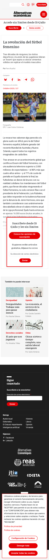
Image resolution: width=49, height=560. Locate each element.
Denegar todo (23, 546)
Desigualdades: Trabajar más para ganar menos (14, 308)
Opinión (28, 300)
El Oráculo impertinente (12, 424)
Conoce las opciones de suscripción (24, 235)
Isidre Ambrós (34, 352)
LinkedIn (9, 440)
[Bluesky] (5, 79)
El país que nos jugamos (14, 338)
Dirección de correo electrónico (18, 394)
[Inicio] (24, 14)
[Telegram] (25, 79)
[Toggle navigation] (43, 14)
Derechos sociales (14, 333)
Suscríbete (41, 5)
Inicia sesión (34, 28)
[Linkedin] (19, 79)
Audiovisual (7, 419)
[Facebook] (12, 79)
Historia (29, 419)
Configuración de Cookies (23, 538)
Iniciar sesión (28, 4)
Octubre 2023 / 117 (10, 88)
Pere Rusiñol (10, 68)
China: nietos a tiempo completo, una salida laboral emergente (33, 342)
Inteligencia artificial (11, 427)
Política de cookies (12, 530)
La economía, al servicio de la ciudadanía (33, 307)
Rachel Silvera (14, 316)
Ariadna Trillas (14, 343)
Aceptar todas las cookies (23, 553)
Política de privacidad (13, 526)
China (27, 333)
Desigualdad (11, 300)
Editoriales (7, 422)
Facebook (10, 438)
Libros (28, 422)
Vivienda (29, 427)
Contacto (33, 4)
